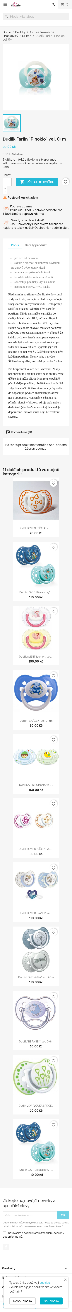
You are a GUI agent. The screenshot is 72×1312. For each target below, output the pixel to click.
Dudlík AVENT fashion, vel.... (36, 656)
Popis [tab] (15, 245)
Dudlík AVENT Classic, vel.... (36, 785)
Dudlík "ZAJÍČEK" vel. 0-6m (36, 720)
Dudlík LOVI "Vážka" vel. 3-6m (36, 977)
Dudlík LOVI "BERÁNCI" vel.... (36, 913)
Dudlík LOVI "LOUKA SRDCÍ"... (36, 1105)
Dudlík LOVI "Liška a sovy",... (36, 592)
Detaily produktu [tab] (37, 245)
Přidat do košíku (37, 182)
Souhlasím (51, 1301)
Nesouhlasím (22, 1301)
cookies (45, 1283)
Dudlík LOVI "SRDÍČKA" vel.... (36, 528)
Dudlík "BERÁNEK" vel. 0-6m (36, 1041)
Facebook (6, 1247)
